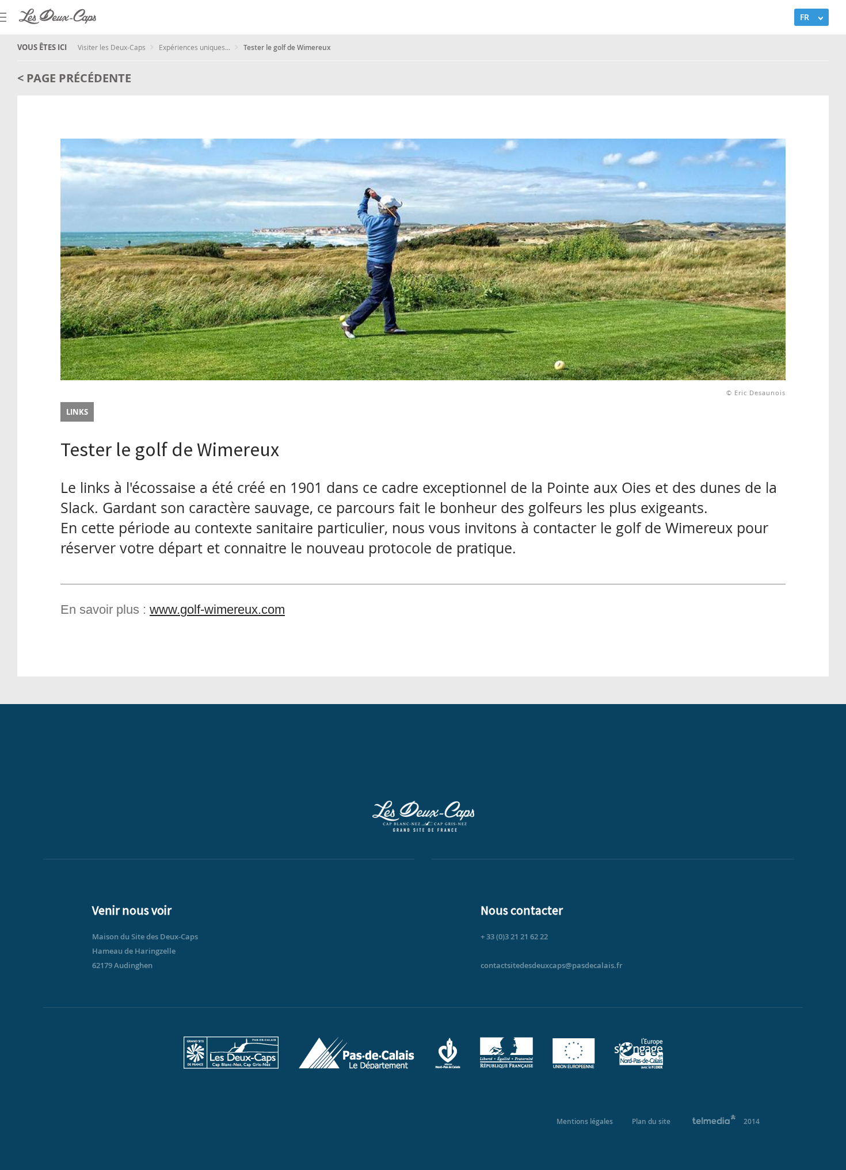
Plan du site (651, 1121)
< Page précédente (74, 78)
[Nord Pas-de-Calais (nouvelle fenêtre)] (447, 1066)
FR (804, 17)
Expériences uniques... (195, 47)
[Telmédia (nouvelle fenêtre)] (714, 1121)
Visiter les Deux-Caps (112, 47)
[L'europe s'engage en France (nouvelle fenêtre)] (639, 1066)
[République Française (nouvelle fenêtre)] (506, 1066)
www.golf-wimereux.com (217, 609)
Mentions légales (585, 1121)
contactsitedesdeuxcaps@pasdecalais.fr (552, 965)
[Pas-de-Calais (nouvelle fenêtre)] (356, 1066)
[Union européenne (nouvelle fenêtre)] (574, 1066)
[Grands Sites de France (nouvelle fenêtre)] (231, 1066)
